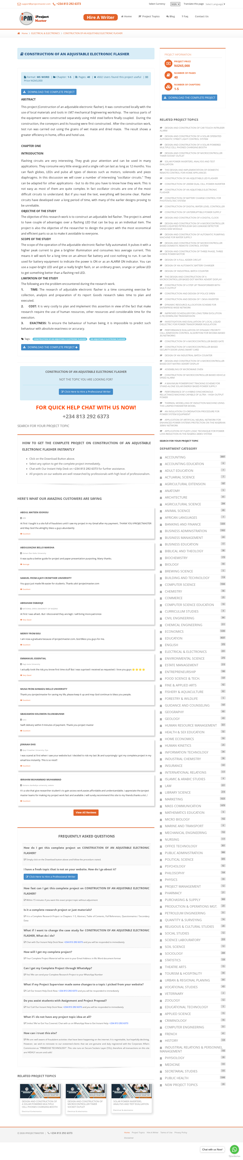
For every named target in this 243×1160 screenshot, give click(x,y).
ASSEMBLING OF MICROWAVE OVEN (183, 369)
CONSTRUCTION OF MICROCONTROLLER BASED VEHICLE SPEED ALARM (192, 376)
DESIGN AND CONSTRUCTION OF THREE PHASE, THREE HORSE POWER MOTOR (191, 253)
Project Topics (151, 16)
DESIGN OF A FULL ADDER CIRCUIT (182, 259)
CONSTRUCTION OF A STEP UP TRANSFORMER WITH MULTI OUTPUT (190, 286)
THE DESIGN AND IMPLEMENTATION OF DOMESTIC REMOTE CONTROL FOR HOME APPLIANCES (189, 171)
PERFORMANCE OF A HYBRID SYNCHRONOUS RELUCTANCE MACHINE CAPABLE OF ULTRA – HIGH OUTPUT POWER (192, 394)
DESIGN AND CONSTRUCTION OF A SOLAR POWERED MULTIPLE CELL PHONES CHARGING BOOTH (190, 146)
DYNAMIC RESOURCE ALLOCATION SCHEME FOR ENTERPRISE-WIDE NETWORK (188, 306)
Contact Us (201, 16)
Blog (172, 16)
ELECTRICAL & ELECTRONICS (45, 33)
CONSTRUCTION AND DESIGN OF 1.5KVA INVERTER (191, 299)
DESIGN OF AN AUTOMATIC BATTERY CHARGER (189, 265)
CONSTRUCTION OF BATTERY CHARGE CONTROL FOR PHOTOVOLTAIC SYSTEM (190, 199)
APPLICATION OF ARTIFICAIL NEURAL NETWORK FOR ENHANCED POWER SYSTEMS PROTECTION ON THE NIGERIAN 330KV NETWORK (192, 422)
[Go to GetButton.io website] (234, 1156)
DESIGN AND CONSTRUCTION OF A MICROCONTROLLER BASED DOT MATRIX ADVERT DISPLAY (192, 362)
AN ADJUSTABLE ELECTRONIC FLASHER (108, 339)
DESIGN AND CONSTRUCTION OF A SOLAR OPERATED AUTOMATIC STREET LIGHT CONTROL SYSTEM (190, 137)
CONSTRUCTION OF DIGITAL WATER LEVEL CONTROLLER (194, 206)
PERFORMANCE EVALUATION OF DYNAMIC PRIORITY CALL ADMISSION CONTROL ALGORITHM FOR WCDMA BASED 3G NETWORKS (192, 332)
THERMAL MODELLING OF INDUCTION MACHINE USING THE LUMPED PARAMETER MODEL (192, 404)
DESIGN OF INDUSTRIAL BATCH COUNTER (186, 271)
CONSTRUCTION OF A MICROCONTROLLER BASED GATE (194, 341)
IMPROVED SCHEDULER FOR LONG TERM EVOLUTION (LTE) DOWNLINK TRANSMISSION (191, 315)
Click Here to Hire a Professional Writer (87, 391)
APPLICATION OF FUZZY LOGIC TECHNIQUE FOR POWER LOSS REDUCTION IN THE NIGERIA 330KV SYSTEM (192, 432)
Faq (185, 16)
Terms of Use (166, 1132)
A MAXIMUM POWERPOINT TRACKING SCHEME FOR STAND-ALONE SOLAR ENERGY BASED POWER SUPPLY (190, 385)
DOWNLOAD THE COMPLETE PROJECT (50, 92)
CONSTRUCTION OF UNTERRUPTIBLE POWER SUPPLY (192, 212)
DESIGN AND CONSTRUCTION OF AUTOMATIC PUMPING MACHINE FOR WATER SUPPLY (192, 236)
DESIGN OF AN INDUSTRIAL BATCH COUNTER (188, 355)
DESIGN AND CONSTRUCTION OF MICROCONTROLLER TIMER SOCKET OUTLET (191, 154)
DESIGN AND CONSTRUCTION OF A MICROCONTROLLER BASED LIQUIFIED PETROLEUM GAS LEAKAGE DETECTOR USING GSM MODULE (192, 226)
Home (127, 16)
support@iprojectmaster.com (36, 3)
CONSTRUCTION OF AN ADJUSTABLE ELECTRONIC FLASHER (92, 33)
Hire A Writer (152, 1132)
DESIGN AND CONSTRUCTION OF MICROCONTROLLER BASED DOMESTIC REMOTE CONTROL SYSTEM (191, 244)
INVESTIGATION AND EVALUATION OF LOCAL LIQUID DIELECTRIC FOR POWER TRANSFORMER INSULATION (190, 323)
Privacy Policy (181, 1132)
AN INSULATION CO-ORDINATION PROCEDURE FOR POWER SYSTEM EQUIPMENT (189, 413)
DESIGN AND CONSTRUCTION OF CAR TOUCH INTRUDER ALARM (192, 129)
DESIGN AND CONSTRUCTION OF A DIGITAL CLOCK (191, 217)
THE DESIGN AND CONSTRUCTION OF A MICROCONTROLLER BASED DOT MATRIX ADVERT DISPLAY (191, 278)
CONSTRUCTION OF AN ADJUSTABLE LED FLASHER (191, 178)
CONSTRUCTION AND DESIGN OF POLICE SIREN (189, 293)
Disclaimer (129, 1137)
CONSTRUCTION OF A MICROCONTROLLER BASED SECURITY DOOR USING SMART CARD (189, 348)
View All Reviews (86, 812)
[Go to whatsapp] (234, 1149)
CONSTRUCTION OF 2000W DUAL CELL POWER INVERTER (194, 184)
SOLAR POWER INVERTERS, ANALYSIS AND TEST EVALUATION (187, 163)
